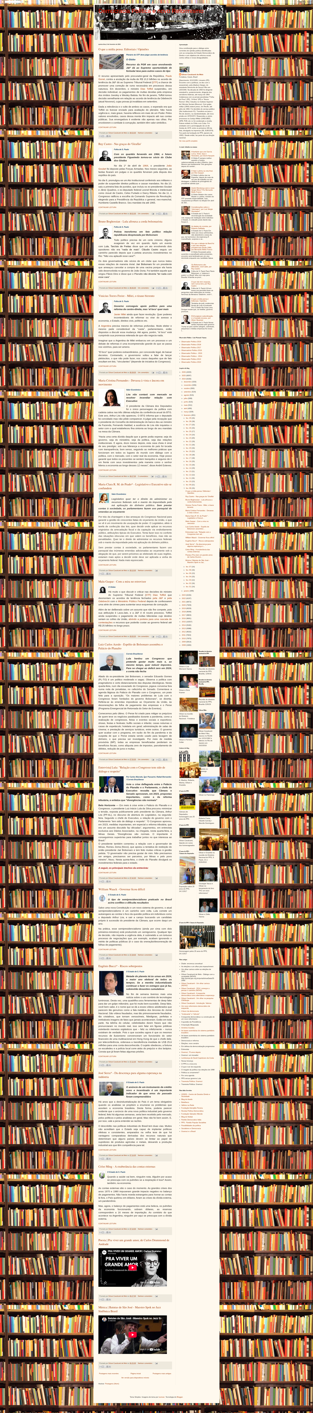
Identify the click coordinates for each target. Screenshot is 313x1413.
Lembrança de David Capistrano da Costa (197, 1058)
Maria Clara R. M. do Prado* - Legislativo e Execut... (196, 517)
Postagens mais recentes (109, 1373)
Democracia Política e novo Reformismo (151, 11)
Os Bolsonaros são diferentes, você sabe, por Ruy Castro (201, 267)
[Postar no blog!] (103, 136)
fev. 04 (189, 577)
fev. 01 (189, 587)
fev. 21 (189, 445)
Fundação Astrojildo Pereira (192, 1108)
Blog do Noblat (187, 1117)
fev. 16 (189, 461)
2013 (184, 628)
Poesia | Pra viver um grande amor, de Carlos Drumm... (199, 556)
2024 (184, 379)
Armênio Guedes (187, 1028)
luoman (162, 1397)
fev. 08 (189, 488)
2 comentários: (143, 476)
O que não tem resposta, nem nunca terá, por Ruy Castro (201, 284)
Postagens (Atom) (112, 1384)
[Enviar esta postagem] (156, 133)
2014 (184, 625)
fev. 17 (189, 458)
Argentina (106, 326)
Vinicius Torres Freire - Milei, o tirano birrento (126, 296)
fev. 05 (189, 573)
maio (186, 405)
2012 (184, 632)
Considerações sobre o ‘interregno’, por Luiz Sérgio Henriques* (202, 209)
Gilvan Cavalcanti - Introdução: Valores (196, 1003)
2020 (184, 605)
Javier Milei (120, 314)
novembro (188, 385)
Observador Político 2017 (191, 347)
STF (148, 595)
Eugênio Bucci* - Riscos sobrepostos (120, 966)
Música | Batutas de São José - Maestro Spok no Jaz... (197, 561)
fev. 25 (189, 431)
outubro (187, 388)
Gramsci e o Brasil (188, 1131)
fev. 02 (189, 583)
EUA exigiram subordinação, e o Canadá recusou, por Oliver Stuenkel (202, 318)
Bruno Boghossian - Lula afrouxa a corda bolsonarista (130, 221)
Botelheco (185, 1102)
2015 (184, 622)
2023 (184, 595)
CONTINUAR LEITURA (107, 127)
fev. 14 (189, 468)
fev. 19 (189, 451)
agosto (187, 395)
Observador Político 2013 (191, 359)
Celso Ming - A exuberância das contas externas (126, 1166)
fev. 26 (189, 428)
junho (186, 402)
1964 (145, 165)
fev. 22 (189, 441)
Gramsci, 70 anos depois (191, 1052)
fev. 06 (189, 570)
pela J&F (158, 598)
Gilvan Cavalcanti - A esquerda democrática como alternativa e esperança (197, 994)
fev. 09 (189, 485)
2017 (184, 615)
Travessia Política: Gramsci (191, 1081)
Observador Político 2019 (191, 342)
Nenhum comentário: (145, 133)
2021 (184, 602)
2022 (184, 598)
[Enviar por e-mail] (100, 136)
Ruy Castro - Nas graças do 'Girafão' (119, 144)
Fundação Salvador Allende (192, 1114)
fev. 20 (189, 448)
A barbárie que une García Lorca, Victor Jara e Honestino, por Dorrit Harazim (202, 154)
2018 (184, 612)
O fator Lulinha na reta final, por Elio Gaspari (202, 172)
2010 (184, 638)
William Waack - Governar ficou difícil (121, 889)
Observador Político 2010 (191, 362)
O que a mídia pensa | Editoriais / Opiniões (200, 300)
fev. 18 (189, 455)
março (186, 412)
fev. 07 (189, 567)
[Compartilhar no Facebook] (107, 136)
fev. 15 (189, 465)
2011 (184, 635)
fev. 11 (188, 478)
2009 (184, 642)
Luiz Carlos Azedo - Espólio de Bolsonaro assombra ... (197, 528)
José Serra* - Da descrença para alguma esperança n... (198, 545)
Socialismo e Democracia (191, 1128)
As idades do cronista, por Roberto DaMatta (201, 227)
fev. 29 (189, 418)
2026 (184, 372)
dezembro (188, 382)
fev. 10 (189, 481)
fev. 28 (189, 421)
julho (186, 398)
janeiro (187, 591)
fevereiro (187, 415)
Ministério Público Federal (132, 601)
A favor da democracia (190, 1011)
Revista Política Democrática (192, 1111)
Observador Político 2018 (191, 345)
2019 (184, 608)
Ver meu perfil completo (188, 141)
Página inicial (136, 1373)
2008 (184, 645)
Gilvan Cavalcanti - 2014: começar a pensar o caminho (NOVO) (195, 989)
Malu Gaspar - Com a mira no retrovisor (122, 581)
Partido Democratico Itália (191, 1120)
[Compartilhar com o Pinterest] (110, 136)
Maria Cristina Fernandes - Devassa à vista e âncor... (199, 512)
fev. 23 (189, 438)
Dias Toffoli (159, 595)
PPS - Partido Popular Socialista (193, 1123)
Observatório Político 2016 (191, 350)
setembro (188, 392)
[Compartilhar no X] (105, 136)
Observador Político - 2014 (191, 356)
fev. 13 (189, 471)
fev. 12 (189, 475)
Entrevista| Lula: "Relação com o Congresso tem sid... (198, 533)
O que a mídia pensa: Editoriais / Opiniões (123, 49)
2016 (184, 618)
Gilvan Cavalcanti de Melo (192, 74)
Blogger (180, 1397)
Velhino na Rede (187, 1105)
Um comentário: (144, 214)
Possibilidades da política (191, 1125)
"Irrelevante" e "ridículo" (190, 1014)
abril (186, 408)
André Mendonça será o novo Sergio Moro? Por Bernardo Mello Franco (202, 190)
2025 (184, 375)
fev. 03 (189, 580)
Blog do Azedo (186, 1099)
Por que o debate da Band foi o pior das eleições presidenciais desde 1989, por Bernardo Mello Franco (202, 246)
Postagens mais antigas (162, 1373)
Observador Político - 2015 (191, 353)
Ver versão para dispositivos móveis (135, 1378)
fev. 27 (189, 425)
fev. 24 (189, 435)
